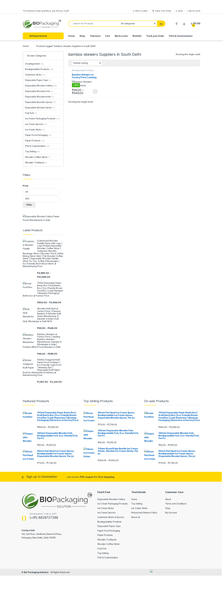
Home (71, 36)
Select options (94, 91)
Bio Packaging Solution (36, 572)
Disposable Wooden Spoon (40, 102)
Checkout (95, 36)
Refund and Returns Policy (144, 512)
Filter (29, 204)
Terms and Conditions (176, 503)
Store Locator (141, 11)
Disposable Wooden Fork (39, 91)
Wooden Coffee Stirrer (38, 157)
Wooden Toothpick (36, 162)
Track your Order (155, 36)
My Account (194, 11)
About (168, 499)
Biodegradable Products (82, 70)
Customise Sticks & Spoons (110, 517)
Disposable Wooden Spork (40, 107)
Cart (107, 36)
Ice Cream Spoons (36, 124)
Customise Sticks (35, 74)
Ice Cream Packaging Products (42, 118)
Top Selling (32, 151)
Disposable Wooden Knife (39, 96)
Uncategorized (34, 63)
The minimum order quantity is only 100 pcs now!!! (46, 11)
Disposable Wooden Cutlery (41, 85)
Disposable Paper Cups (38, 80)
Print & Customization (181, 36)
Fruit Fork (31, 113)
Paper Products (34, 140)
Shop (180, 11)
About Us (135, 517)
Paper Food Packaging (38, 135)
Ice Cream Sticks (35, 129)
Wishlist (136, 36)
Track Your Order (163, 11)
